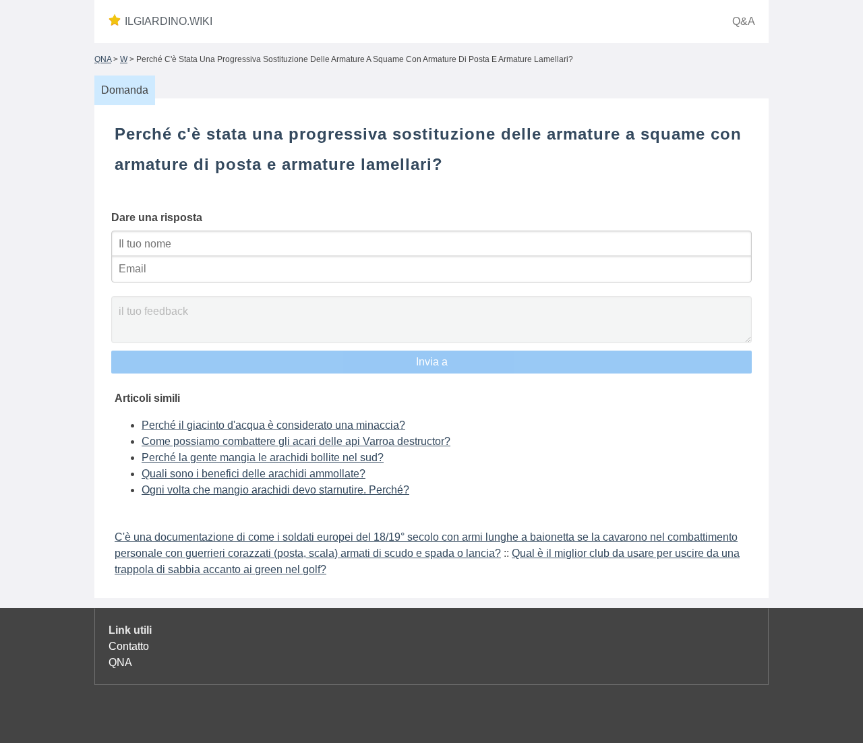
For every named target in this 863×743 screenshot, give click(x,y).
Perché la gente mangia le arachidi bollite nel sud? (263, 457)
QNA (102, 59)
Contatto (129, 646)
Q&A (743, 21)
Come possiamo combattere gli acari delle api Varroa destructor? (296, 441)
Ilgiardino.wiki (168, 21)
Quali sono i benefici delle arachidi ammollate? (253, 473)
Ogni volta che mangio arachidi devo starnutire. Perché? (275, 490)
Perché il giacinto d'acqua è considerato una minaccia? (273, 425)
